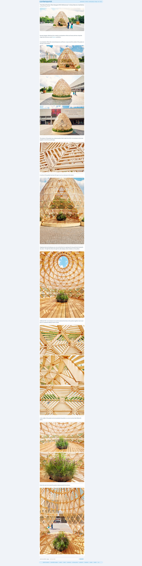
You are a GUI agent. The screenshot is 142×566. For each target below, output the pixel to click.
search (60, 562)
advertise (69, 562)
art (98, 1)
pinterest (81, 562)
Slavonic (54, 37)
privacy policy (75, 562)
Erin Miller (42, 6)
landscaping (91, 1)
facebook (86, 562)
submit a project (46, 562)
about (64, 562)
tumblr (95, 562)
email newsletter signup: (44, 559)
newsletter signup (54, 562)
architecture (82, 1)
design (96, 1)
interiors (86, 1)
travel (101, 1)
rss (98, 562)
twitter (91, 562)
